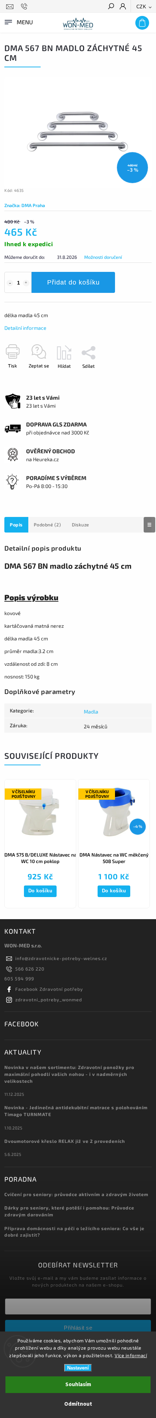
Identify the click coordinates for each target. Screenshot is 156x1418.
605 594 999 (19, 978)
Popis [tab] (16, 524)
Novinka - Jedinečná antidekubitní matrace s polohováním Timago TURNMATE (76, 1110)
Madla (91, 711)
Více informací (131, 1355)
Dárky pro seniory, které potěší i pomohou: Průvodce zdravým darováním (69, 1211)
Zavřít (133, 379)
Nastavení (78, 1368)
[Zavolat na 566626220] (25, 6)
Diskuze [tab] (80, 524)
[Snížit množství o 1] (10, 283)
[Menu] (18, 21)
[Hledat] (110, 6)
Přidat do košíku (73, 282)
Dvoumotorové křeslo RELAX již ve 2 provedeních (64, 1141)
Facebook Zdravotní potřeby (49, 989)
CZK (141, 6)
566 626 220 (30, 969)
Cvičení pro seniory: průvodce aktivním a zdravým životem (76, 1194)
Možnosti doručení (103, 257)
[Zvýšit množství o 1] (26, 283)
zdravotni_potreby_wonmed (48, 999)
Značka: (24, 205)
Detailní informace (25, 328)
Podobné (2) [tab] (47, 524)
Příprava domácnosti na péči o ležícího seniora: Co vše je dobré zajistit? (74, 1231)
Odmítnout (78, 1404)
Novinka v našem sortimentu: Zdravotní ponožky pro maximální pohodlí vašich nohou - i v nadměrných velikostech (69, 1074)
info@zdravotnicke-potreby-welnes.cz (61, 958)
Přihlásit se (78, 1328)
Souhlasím (78, 1384)
